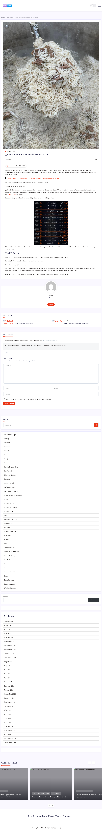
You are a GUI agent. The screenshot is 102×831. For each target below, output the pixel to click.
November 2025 (10, 650)
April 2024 (7, 722)
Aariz (51, 298)
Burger (6, 459)
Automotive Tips (10, 435)
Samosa (7, 568)
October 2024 (9, 698)
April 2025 (7, 678)
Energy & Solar (9, 483)
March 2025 (8, 682)
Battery (7, 443)
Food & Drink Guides (11, 507)
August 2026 (8, 621)
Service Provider (10, 572)
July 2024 (7, 710)
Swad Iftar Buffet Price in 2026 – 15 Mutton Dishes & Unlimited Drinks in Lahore (33, 178)
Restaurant (10, 17)
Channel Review (10, 475)
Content (7, 479)
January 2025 (8, 690)
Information (8, 523)
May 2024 (7, 718)
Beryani (7, 447)
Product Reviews (10, 560)
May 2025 (7, 674)
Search (5, 597)
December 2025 (10, 646)
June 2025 (7, 670)
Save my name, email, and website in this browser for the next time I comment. (28, 399)
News (6, 544)
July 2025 (7, 666)
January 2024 (9, 734)
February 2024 (9, 730)
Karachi (7, 527)
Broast (6, 451)
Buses (6, 463)
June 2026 (7, 629)
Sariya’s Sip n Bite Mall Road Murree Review (77, 323)
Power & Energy (10, 556)
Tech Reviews (9, 580)
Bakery (6, 439)
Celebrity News (9, 471)
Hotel (6, 515)
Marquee (7, 535)
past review (12, 194)
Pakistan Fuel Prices (11, 552)
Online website (9, 548)
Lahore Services (10, 532)
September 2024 (10, 702)
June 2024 (7, 714)
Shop (6, 576)
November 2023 (10, 742)
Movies (6, 540)
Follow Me (51, 304)
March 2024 (8, 726)
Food (6, 499)
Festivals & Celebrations (13, 495)
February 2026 (9, 642)
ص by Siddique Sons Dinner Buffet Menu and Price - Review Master (22, 340)
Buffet (6, 455)
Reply (6, 352)
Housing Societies (10, 519)
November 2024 (10, 694)
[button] (93, 5)
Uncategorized (9, 584)
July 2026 (7, 625)
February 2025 (9, 686)
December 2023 (10, 738)
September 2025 (10, 658)
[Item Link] (51, 784)
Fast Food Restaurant (12, 491)
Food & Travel (9, 511)
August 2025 (8, 662)
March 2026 (8, 637)
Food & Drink (9, 503)
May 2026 (7, 633)
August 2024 (8, 706)
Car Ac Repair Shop (11, 467)
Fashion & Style (9, 487)
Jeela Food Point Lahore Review (24, 323)
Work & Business (10, 588)
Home (3, 17)
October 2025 (9, 654)
